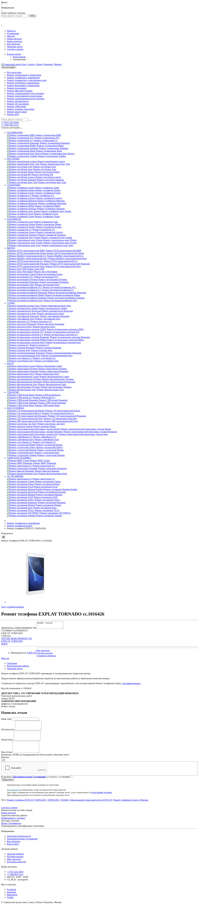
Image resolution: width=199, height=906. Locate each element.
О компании (13, 33)
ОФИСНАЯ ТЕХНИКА (19, 458)
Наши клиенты (14, 41)
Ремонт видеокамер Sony (47, 284)
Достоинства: (8, 729)
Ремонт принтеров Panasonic (52, 468)
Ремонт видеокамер (17, 88)
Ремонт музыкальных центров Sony (63, 342)
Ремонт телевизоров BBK (48, 135)
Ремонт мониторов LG (43, 466)
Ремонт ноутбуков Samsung (50, 180)
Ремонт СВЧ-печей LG (44, 397)
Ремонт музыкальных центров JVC (62, 332)
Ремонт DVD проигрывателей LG (61, 261)
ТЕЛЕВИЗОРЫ (15, 132)
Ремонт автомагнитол (18, 101)
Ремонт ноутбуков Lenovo (48, 177)
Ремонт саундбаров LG (44, 358)
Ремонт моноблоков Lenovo (51, 161)
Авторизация (19, 59)
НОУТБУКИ (13, 159)
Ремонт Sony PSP (35, 269)
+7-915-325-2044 (15, 871)
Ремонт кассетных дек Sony (51, 424)
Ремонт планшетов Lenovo (49, 232)
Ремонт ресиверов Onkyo (47, 500)
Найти (4, 643)
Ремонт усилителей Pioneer (50, 450)
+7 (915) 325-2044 (10, 122)
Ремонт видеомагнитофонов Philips (62, 295)
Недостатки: (7, 739)
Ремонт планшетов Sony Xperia (56, 237)
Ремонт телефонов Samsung (51, 208)
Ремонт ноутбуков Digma (47, 172)
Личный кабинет (15, 854)
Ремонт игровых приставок (20, 109)
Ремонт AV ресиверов (18, 104)
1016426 (64, 800)
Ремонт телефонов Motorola (51, 201)
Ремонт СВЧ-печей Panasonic (53, 400)
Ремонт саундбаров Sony (46, 361)
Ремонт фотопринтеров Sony (53, 473)
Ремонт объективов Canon (49, 366)
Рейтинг (5, 757)
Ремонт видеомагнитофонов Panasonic (67, 292)
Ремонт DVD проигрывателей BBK (63, 250)
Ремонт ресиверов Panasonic (52, 502)
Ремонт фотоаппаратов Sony (52, 384)
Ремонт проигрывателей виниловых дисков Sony (83, 434)
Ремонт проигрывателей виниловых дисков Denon (85, 429)
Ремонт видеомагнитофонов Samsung (65, 298)
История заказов (15, 856)
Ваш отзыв (6, 752)
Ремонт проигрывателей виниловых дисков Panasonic (90, 431)
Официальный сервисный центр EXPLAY (91, 800)
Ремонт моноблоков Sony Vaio (55, 164)
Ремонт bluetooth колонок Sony (55, 305)
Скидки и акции (15, 49)
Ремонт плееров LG (39, 345)
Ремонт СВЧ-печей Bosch (48, 395)
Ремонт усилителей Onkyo (49, 447)
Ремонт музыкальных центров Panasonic (70, 337)
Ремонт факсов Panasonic (47, 471)
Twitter (10, 897)
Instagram (11, 892)
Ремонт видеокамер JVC (46, 277)
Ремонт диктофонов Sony (48, 319)
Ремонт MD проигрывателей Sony (61, 421)
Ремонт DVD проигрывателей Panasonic (70, 264)
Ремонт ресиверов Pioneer (48, 505)
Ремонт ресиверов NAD (46, 497)
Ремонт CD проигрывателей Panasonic (67, 416)
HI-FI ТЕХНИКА (15, 408)
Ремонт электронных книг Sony (57, 245)
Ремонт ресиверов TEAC (47, 510)
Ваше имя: (6, 719)
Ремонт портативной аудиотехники (24, 96)
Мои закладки (14, 859)
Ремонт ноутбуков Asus (44, 169)
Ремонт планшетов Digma (48, 224)
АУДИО (11, 303)
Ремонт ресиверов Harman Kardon (60, 489)
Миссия (11, 36)
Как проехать (13, 44)
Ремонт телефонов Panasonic (52, 203)
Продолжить (7, 780)
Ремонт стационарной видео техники (25, 98)
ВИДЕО (11, 248)
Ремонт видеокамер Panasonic (54, 282)
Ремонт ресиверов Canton (48, 481)
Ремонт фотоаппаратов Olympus (58, 379)
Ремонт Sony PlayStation (45, 271)
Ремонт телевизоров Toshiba (52, 156)
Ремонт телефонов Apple (47, 187)
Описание (12, 663)
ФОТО (10, 363)
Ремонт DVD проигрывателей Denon (65, 253)
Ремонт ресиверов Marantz (49, 494)
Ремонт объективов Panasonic (53, 371)
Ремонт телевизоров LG (46, 140)
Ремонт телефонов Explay (48, 193)
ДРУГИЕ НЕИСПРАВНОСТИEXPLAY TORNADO (16, 639)
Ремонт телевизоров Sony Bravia (58, 153)
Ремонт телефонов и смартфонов (23, 77)
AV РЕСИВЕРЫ (15, 476)
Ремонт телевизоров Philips (50, 145)
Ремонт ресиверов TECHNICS (55, 513)
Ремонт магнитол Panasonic (50, 324)
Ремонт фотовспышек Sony (50, 389)
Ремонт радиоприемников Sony (57, 355)
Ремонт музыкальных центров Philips (65, 340)
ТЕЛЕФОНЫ (13, 185)
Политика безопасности (19, 836)
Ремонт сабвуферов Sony (47, 439)
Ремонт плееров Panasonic (48, 347)
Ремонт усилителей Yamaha (51, 455)
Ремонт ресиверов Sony (45, 507)
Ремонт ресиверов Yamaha (49, 515)
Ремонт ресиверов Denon (47, 484)
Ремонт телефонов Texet (46, 214)
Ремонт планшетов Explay (49, 227)
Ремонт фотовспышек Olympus (56, 387)
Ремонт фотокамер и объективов (23, 85)
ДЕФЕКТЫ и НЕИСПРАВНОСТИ (18, 628)
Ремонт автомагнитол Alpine (52, 308)
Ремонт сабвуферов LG (44, 437)
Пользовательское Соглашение (22, 838)
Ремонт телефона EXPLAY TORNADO (26, 800)
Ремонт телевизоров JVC (47, 138)
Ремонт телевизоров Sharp (49, 151)
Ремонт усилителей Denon (49, 445)
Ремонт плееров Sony (41, 350)
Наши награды (14, 38)
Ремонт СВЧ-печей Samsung (52, 403)
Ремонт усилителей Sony (47, 452)
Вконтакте (12, 894)
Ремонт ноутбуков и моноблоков (23, 83)
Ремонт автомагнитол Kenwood (57, 311)
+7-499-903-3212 (15, 874)
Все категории (14, 72)
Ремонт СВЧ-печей (16, 106)
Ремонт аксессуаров (17, 111)
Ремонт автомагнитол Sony (50, 313)
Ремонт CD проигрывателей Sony (60, 418)
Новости (11, 31)
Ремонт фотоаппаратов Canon (54, 376)
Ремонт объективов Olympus (52, 368)
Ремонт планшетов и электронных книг (27, 80)
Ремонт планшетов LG (43, 229)
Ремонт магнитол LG (41, 321)
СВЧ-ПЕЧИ (13, 392)
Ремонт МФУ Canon (40, 460)
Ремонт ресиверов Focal (45, 487)
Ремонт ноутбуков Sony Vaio (52, 182)
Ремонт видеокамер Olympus (52, 279)
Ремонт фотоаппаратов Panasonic (59, 382)
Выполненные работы (18, 666)
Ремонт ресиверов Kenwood (52, 492)
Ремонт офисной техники (19, 90)
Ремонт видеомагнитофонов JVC (59, 287)
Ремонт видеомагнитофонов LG (58, 290)
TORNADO (53, 800)
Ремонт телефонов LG (43, 195)
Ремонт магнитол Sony (44, 326)
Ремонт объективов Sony (47, 374)
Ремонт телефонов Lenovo (49, 198)
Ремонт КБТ (13, 114)
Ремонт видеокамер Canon (49, 274)
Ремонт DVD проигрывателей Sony (63, 266)
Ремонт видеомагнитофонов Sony (60, 300)
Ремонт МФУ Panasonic (44, 463)
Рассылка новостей (16, 862)
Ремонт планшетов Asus (46, 222)
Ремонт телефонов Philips (47, 206)
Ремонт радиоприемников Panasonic (64, 353)
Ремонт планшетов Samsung (52, 235)
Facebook (11, 889)
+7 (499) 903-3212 (10, 125)
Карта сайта (13, 844)
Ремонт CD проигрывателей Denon (62, 410)
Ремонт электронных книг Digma (59, 240)
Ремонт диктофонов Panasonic (55, 316)
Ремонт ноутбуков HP (42, 174)
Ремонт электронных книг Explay (60, 243)
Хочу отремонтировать (12, 607)
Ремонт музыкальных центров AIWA (65, 329)
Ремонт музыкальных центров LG (61, 334)
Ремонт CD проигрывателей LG (58, 413)
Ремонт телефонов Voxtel (47, 216)
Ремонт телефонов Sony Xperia (55, 211)
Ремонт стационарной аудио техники (25, 93)
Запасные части (15, 46)
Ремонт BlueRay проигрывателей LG (65, 256)
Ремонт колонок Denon (44, 426)
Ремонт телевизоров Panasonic (55, 143)
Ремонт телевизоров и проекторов (24, 75)
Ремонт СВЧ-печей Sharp (47, 405)
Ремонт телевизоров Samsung (53, 148)
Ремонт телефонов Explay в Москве (130, 800)
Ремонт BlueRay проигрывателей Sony (67, 258)
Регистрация (19, 57)
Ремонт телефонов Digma (47, 190)
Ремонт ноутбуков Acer (44, 166)
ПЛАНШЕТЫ (14, 219)
